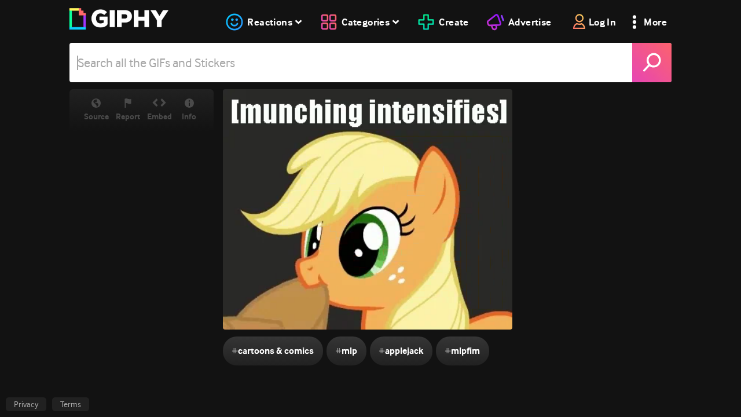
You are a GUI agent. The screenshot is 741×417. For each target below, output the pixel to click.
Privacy (26, 404)
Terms (70, 404)
